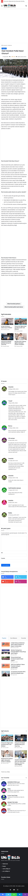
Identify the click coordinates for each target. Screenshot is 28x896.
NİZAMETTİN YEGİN (13, 802)
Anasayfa (4, 45)
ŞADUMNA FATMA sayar (14, 782)
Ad (2, 552)
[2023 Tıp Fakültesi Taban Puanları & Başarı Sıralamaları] (6, 666)
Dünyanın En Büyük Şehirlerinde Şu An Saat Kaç (6, 343)
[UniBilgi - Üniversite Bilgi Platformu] (10, 6)
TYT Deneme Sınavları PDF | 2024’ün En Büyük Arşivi (18, 672)
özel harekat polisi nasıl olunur (14, 307)
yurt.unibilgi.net (6, 871)
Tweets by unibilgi (5, 771)
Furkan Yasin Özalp (12, 795)
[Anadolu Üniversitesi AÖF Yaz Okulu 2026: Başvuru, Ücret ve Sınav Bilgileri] (21, 754)
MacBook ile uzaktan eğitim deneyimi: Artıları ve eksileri (20, 343)
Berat (9, 809)
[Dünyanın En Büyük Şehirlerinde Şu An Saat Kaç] (7, 336)
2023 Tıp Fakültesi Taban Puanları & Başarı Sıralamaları (18, 666)
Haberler (10, 45)
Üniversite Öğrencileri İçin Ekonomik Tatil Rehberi (15, 1)
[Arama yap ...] (26, 6)
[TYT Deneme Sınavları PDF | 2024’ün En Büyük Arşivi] (6, 673)
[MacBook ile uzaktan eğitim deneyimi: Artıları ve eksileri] (21, 336)
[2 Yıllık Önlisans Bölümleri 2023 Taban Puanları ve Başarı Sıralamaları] (6, 644)
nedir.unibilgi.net (6, 868)
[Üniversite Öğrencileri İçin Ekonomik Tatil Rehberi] (21, 321)
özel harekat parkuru (14, 303)
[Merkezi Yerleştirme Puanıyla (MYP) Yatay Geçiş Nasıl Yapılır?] (6, 651)
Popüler (4, 638)
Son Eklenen (13, 638)
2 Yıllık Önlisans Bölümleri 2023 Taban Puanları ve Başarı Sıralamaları (18, 644)
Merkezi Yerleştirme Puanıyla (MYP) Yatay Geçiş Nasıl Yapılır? (18, 651)
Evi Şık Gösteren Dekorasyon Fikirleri (6, 327)
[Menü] (2, 6)
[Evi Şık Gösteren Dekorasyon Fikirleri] (7, 321)
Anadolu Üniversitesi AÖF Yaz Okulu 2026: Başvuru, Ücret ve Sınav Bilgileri (20, 762)
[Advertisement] (14, 27)
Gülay (9, 788)
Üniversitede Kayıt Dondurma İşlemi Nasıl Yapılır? (17, 659)
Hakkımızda (5, 863)
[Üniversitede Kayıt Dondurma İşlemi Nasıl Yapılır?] (6, 658)
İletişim (4, 866)
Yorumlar (23, 638)
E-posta (3, 558)
